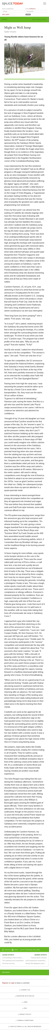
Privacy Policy (25, 1014)
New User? (5, 14)
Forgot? (32, 9)
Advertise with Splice (25, 996)
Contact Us (25, 990)
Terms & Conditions (25, 1020)
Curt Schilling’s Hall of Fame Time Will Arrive (17, 958)
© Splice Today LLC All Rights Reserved (25, 1027)
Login (12, 983)
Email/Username (7, 9)
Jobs (25, 1002)
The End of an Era (8, 963)
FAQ (25, 1008)
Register (5, 983)
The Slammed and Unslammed (12, 961)
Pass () (30, 9)
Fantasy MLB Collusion (39, 958)
